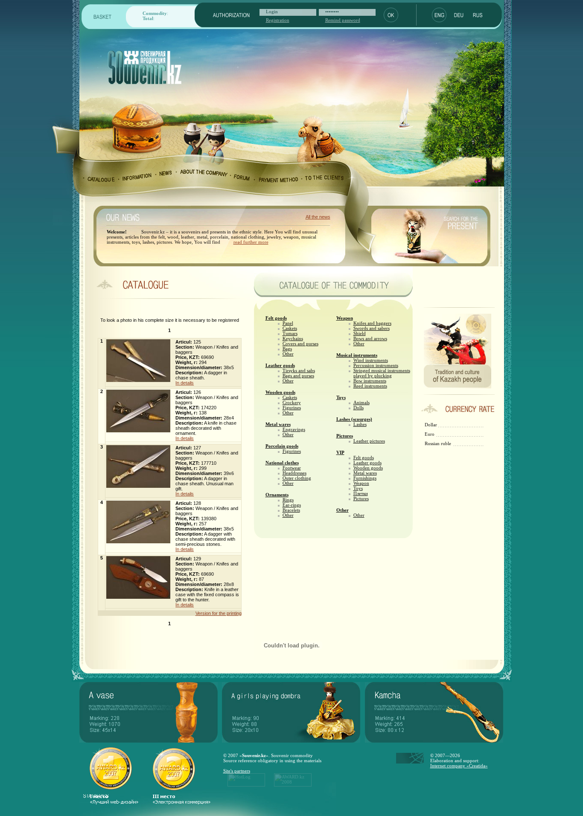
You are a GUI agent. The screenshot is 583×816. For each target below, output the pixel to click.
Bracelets (291, 510)
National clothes (282, 462)
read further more (250, 242)
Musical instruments (356, 355)
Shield (359, 333)
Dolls (358, 407)
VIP (340, 452)
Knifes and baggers (372, 323)
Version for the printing (218, 613)
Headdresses (294, 472)
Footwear (292, 467)
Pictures (344, 435)
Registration (277, 20)
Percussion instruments (375, 365)
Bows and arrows (370, 338)
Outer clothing (297, 478)
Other (288, 353)
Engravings (294, 429)
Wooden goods (280, 392)
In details (184, 382)
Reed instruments (370, 385)
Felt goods (276, 318)
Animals (361, 402)
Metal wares (278, 424)
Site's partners (236, 770)
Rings (288, 499)
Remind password (342, 20)
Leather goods (280, 365)
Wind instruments (370, 360)
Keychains (293, 338)
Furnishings (364, 478)
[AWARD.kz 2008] (293, 784)
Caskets (290, 328)
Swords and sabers (371, 328)
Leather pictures (369, 440)
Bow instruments (369, 380)
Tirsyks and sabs (299, 370)
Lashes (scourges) (354, 419)
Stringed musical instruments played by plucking (381, 373)
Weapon (344, 318)
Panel (288, 323)
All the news (318, 216)
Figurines (292, 407)
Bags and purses (298, 375)
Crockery (292, 402)
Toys (341, 397)
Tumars (290, 333)
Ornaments (277, 494)
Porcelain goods (281, 446)
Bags (287, 348)
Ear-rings (292, 504)
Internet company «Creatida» (459, 765)
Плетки (360, 493)
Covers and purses (300, 343)
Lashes (360, 424)
